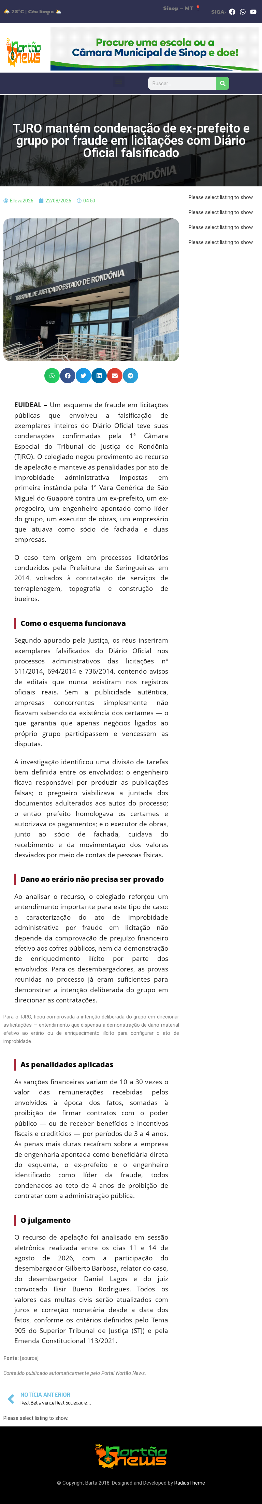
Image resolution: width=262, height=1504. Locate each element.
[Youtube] (253, 11)
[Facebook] (232, 11)
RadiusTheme (189, 1483)
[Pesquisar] (222, 83)
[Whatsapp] (242, 11)
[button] (119, 81)
